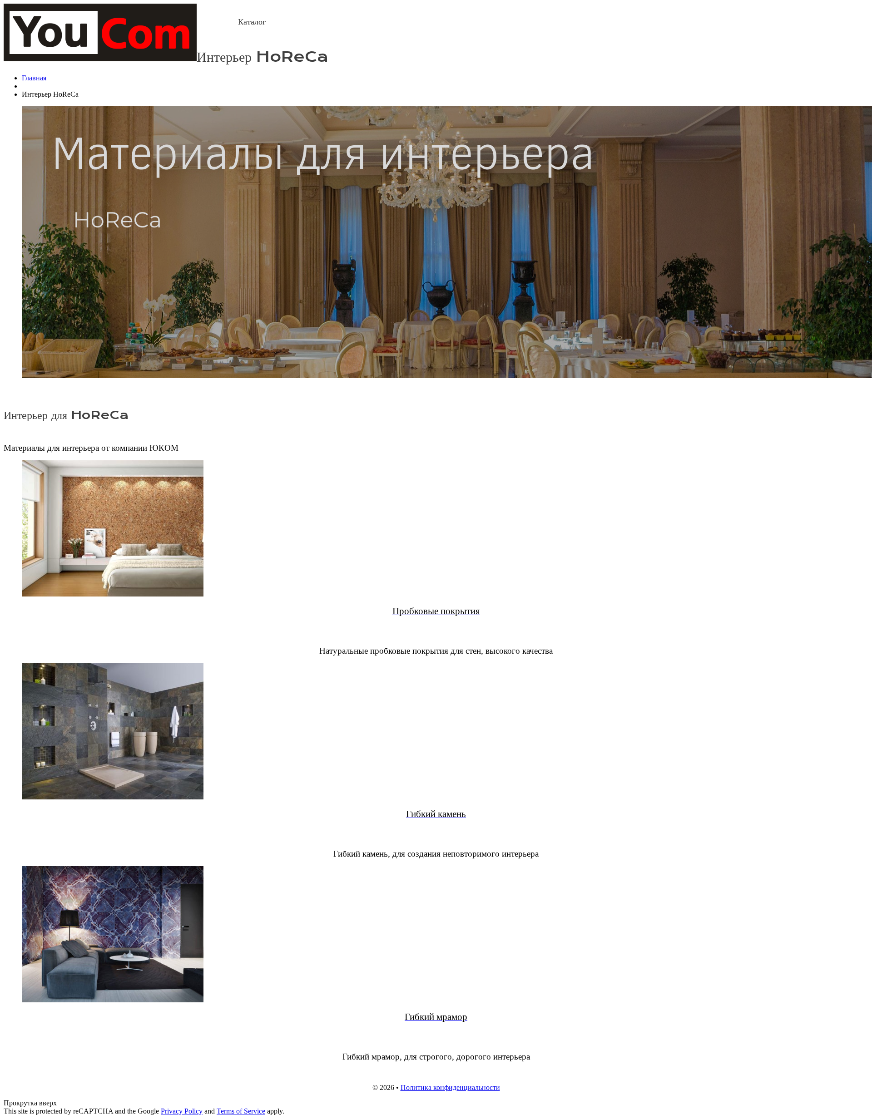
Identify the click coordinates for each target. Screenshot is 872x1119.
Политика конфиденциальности (450, 1087)
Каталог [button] (252, 21)
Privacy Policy (182, 1111)
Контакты (435, 21)
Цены (399, 21)
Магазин (299, 21)
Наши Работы (347, 21)
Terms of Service (241, 1111)
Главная (215, 21)
